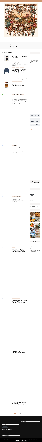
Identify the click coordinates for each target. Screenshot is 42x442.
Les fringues (17, 94)
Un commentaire (23, 302)
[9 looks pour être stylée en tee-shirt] (32, 230)
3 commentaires (23, 352)
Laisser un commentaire (23, 149)
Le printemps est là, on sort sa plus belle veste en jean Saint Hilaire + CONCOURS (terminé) (19, 70)
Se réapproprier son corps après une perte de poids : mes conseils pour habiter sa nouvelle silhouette (35, 257)
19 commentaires (22, 72)
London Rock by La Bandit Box (18, 351)
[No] (41, 440)
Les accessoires (14, 196)
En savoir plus (24, 440)
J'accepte (17, 440)
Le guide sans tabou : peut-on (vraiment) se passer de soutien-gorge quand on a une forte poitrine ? (35, 247)
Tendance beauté (15, 81)
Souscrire (32, 194)
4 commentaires (20, 58)
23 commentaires (23, 251)
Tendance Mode (19, 81)
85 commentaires (23, 404)
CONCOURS (14, 94)
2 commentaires (22, 85)
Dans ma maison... (15, 145)
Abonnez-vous (5, 427)
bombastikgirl (14, 58)
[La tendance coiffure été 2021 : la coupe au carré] (32, 214)
